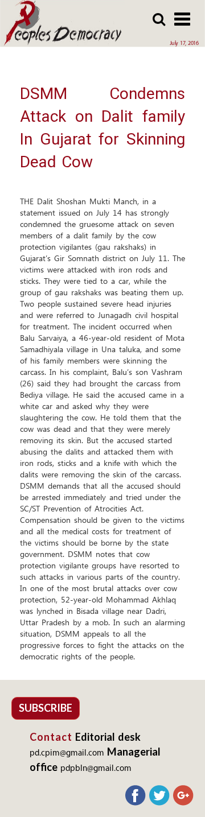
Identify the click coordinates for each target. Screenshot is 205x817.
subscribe (45, 708)
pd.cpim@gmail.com (67, 753)
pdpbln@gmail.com (96, 769)
